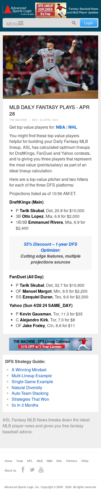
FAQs (85, 461)
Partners (71, 461)
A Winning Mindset (29, 370)
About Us (10, 470)
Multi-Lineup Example (32, 376)
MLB (39, 461)
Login (88, 22)
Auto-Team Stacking (30, 393)
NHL (72, 127)
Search (74, 23)
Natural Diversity (27, 387)
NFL (30, 461)
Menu (18, 23)
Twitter (32, 469)
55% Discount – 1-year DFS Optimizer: (50, 247)
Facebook (23, 469)
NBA (60, 127)
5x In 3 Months (25, 405)
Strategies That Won (30, 399)
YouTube (41, 469)
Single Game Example (32, 381)
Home (8, 461)
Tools (19, 461)
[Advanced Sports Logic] (18, 10)
